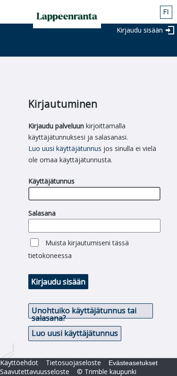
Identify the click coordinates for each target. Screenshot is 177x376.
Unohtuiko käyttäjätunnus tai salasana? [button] (84, 311)
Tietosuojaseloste (73, 362)
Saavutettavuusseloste (34, 371)
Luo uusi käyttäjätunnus (64, 148)
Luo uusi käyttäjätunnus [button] (75, 333)
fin (166, 12)
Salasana (42, 213)
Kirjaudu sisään (140, 29)
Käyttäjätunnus (51, 180)
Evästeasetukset (133, 363)
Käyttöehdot (19, 362)
